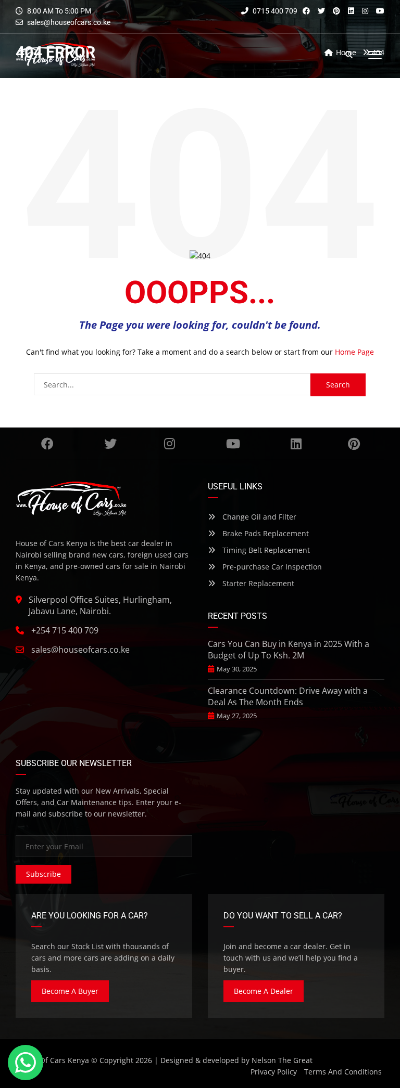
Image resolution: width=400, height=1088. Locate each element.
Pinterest (353, 443)
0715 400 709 (274, 11)
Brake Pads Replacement (264, 533)
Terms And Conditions (343, 1072)
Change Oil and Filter (258, 517)
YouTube (232, 443)
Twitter (110, 443)
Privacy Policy (274, 1072)
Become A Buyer (70, 991)
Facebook (47, 443)
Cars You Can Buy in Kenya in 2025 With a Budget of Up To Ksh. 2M (288, 649)
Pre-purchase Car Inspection (271, 567)
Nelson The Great (282, 1060)
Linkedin (295, 443)
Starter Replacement (257, 583)
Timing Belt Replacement (265, 550)
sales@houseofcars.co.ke (68, 22)
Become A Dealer (263, 991)
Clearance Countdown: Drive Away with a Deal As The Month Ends (288, 696)
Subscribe (43, 874)
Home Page (354, 352)
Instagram (169, 443)
